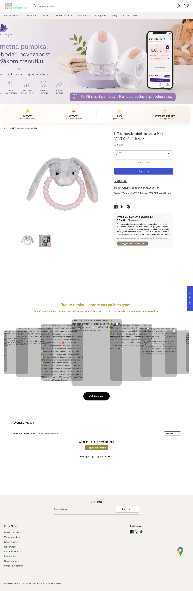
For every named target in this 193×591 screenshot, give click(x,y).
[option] (63, 181)
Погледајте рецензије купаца (132, 243)
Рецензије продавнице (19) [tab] (50, 433)
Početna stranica (12, 15)
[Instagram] (136, 531)
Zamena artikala (12, 537)
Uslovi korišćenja (12, 561)
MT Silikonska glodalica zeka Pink (25, 128)
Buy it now (143, 171)
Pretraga (47, 15)
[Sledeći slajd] (190, 61)
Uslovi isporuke (11, 532)
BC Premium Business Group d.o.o (32, 583)
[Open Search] (34, 6)
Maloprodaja (101, 15)
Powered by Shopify (53, 583)
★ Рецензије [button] (190, 298)
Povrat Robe (84, 15)
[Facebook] (132, 531)
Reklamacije (10, 546)
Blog (114, 15)
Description (121, 180)
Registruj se (127, 509)
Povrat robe (10, 556)
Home (6, 128)
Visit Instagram (96, 396)
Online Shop (32, 15)
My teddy (120, 145)
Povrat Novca (11, 551)
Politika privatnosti (13, 565)
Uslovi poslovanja (64, 15)
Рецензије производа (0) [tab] (24, 433)
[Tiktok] (141, 531)
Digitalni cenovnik (131, 15)
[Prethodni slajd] (3, 61)
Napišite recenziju (96, 447)
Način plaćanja (11, 542)
